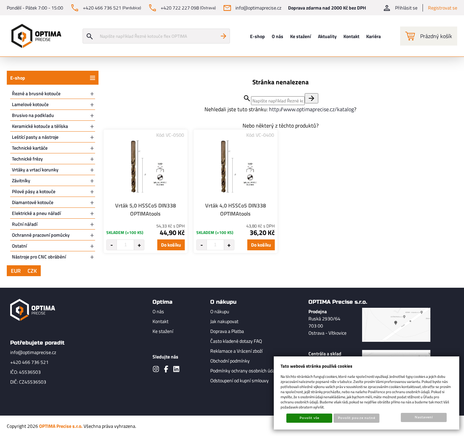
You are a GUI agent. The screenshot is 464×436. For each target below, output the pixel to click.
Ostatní (19, 245)
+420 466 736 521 (29, 362)
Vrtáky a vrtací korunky (35, 169)
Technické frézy (27, 158)
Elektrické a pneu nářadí (36, 213)
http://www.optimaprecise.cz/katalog (311, 109)
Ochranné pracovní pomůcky (41, 234)
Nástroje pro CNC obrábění (39, 256)
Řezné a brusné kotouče (36, 93)
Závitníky (21, 180)
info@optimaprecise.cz (33, 352)
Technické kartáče (30, 147)
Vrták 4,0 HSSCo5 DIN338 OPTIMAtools (235, 209)
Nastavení (424, 417)
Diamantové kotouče (32, 202)
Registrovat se (442, 7)
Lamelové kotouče (30, 104)
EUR (16, 271)
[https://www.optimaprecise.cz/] (35, 36)
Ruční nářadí (24, 224)
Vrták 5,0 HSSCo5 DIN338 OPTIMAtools (145, 209)
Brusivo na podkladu (33, 115)
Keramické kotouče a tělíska (40, 126)
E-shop (17, 77)
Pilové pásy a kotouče (33, 191)
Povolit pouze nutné (356, 418)
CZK (32, 271)
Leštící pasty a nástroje (35, 136)
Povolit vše (309, 418)
